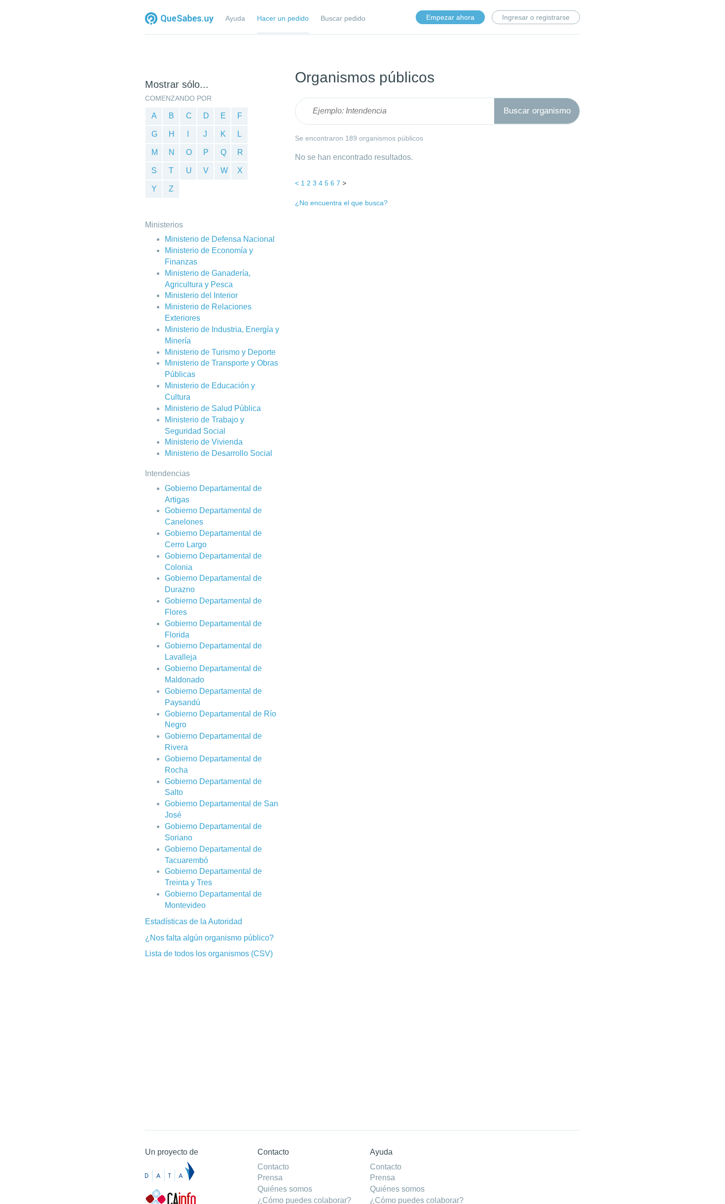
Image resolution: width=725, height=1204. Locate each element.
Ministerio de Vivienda (204, 442)
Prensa (270, 1177)
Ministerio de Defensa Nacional (220, 239)
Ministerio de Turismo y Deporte (220, 352)
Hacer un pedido (283, 18)
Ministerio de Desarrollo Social (218, 453)
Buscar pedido (343, 18)
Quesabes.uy (179, 19)
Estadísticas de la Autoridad (193, 921)
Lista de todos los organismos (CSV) (209, 953)
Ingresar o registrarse (536, 17)
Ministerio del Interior (201, 295)
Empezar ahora (450, 17)
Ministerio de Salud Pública (213, 408)
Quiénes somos (284, 1189)
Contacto (273, 1167)
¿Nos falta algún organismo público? (209, 938)
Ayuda (235, 18)
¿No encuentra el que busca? (341, 203)
